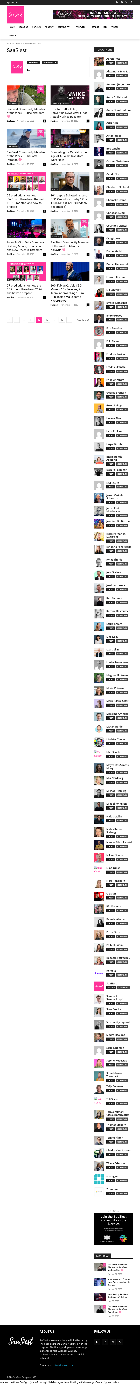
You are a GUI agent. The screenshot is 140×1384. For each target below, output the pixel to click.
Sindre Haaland (115, 1035)
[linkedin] (28, 69)
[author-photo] (19, 67)
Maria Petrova (115, 688)
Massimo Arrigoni (117, 713)
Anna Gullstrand (116, 97)
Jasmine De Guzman (118, 521)
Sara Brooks (113, 1009)
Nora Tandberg (115, 880)
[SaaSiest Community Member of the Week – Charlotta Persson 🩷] (26, 138)
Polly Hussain (114, 945)
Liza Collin (112, 649)
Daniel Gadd (114, 251)
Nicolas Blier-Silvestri (119, 842)
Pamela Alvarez (115, 919)
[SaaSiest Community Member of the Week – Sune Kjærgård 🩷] (26, 95)
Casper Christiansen (118, 161)
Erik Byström (114, 328)
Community (12, 103)
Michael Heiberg (116, 790)
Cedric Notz (113, 174)
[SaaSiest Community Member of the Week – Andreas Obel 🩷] (100, 1267)
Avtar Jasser (113, 135)
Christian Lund (115, 212)
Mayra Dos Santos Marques (117, 766)
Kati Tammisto (115, 598)
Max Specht (113, 752)
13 (47, 319)
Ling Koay (112, 636)
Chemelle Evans (116, 200)
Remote (111, 970)
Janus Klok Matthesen (113, 509)
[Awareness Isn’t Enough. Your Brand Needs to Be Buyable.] (100, 1282)
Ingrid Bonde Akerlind (114, 458)
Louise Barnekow (117, 662)
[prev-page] (10, 320)
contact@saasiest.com (63, 1365)
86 (62, 319)
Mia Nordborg (114, 778)
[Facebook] (131, 2)
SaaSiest (11, 121)
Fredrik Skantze (116, 367)
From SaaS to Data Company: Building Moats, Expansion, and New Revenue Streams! (26, 246)
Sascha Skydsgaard (118, 1022)
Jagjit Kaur (112, 482)
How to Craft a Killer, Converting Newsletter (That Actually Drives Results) (69, 112)
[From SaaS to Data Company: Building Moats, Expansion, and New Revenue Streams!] (26, 228)
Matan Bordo (114, 726)
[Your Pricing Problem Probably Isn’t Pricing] (100, 1297)
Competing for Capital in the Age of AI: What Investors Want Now (69, 156)
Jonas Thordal (114, 559)
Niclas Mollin (114, 816)
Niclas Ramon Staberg (114, 831)
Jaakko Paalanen (116, 469)
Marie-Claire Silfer (117, 701)
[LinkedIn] (117, 2)
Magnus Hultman (117, 675)
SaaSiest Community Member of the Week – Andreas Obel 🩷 (118, 1267)
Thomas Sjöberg (116, 1124)
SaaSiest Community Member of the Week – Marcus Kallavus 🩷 (70, 246)
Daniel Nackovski (117, 264)
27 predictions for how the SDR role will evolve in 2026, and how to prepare (25, 289)
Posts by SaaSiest (33, 43)
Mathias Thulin (115, 739)
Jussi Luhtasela (115, 585)
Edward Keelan (115, 277)
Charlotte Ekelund (117, 187)
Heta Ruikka (114, 431)
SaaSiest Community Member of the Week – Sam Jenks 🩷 (118, 1309)
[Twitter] (126, 2)
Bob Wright (113, 148)
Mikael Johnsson (116, 803)
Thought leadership (16, 280)
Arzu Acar (112, 123)
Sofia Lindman (115, 1047)
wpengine (112, 1176)
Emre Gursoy (114, 315)
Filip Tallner (113, 341)
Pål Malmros (114, 906)
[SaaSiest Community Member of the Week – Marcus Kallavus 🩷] (70, 228)
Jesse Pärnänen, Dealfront (116, 535)
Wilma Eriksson (115, 1163)
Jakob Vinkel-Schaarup (114, 497)
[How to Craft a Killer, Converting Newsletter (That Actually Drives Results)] (70, 95)
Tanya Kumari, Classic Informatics (117, 1113)
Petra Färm (113, 932)
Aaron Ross (113, 58)
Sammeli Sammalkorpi (114, 998)
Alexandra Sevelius (118, 71)
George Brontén (116, 392)
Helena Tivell (114, 418)
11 (31, 319)
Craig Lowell (113, 238)
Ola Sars (111, 893)
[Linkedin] (97, 1342)
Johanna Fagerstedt (118, 546)
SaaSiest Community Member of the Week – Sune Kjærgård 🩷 (26, 112)
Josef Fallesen (114, 572)
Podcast (55, 190)
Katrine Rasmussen (118, 611)
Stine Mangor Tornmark (114, 1075)
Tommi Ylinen (114, 1137)
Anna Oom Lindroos (118, 110)
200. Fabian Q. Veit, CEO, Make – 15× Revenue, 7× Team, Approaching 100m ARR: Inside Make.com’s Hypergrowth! (67, 293)
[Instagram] (122, 2)
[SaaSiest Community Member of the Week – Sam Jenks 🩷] (100, 1309)
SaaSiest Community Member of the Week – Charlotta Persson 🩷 (26, 156)
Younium (112, 1189)
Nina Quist (113, 868)
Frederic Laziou (115, 354)
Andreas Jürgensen (118, 84)
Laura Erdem (114, 623)
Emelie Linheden (116, 302)
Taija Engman (114, 1086)
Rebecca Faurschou (118, 957)
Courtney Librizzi (116, 225)
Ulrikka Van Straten (118, 1150)
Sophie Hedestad (116, 1060)
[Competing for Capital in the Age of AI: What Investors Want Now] (70, 138)
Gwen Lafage (114, 405)
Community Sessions (60, 103)
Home (10, 43)
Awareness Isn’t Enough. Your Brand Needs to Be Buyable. (119, 1282)
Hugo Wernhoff (115, 444)
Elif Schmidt (113, 289)
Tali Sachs (112, 1099)
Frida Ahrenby (115, 379)
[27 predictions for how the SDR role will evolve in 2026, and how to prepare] (26, 271)
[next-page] (69, 320)
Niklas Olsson (114, 855)
